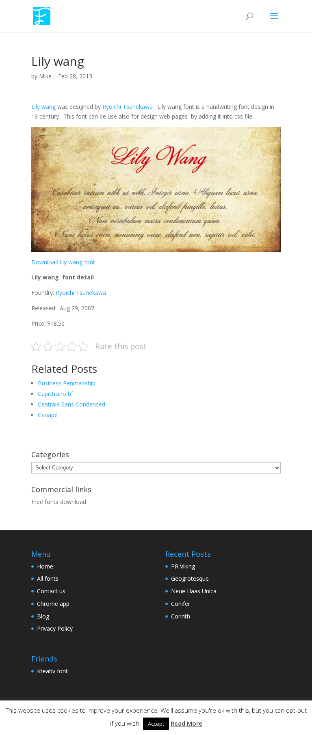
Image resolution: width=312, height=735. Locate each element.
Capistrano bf (55, 394)
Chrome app (53, 603)
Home (45, 566)
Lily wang (43, 106)
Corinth (180, 616)
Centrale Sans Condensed (71, 404)
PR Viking (183, 566)
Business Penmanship (66, 383)
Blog (43, 616)
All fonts (47, 578)
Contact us (51, 591)
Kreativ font (52, 671)
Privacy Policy (55, 628)
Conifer (180, 603)
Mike (45, 76)
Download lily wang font (63, 262)
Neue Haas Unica (194, 591)
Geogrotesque (190, 578)
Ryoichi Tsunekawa (127, 106)
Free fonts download (58, 502)
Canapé (48, 415)
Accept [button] (156, 723)
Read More (186, 723)
